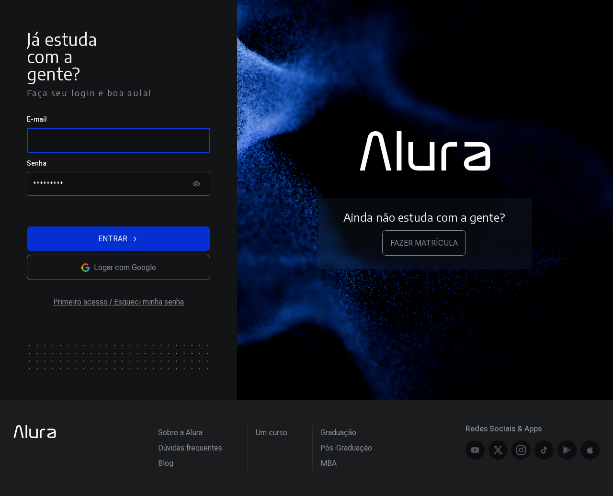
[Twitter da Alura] (498, 450)
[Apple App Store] (590, 450)
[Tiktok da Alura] (544, 450)
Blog (165, 463)
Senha (36, 163)
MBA (328, 463)
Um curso (271, 432)
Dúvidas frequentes (190, 447)
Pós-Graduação (346, 447)
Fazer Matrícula (424, 243)
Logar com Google (125, 267)
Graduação (338, 432)
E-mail (37, 119)
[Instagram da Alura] (521, 450)
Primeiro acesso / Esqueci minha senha (118, 301)
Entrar (112, 238)
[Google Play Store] (567, 450)
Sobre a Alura (180, 432)
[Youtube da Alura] (475, 450)
